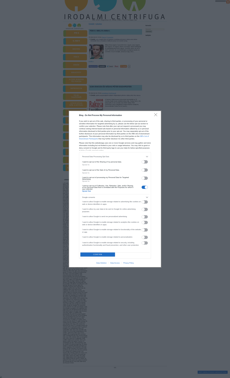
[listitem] (115, 156)
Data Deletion (101, 263)
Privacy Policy (128, 263)
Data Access (115, 263)
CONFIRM (97, 254)
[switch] (145, 161)
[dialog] (115, 189)
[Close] (156, 115)
